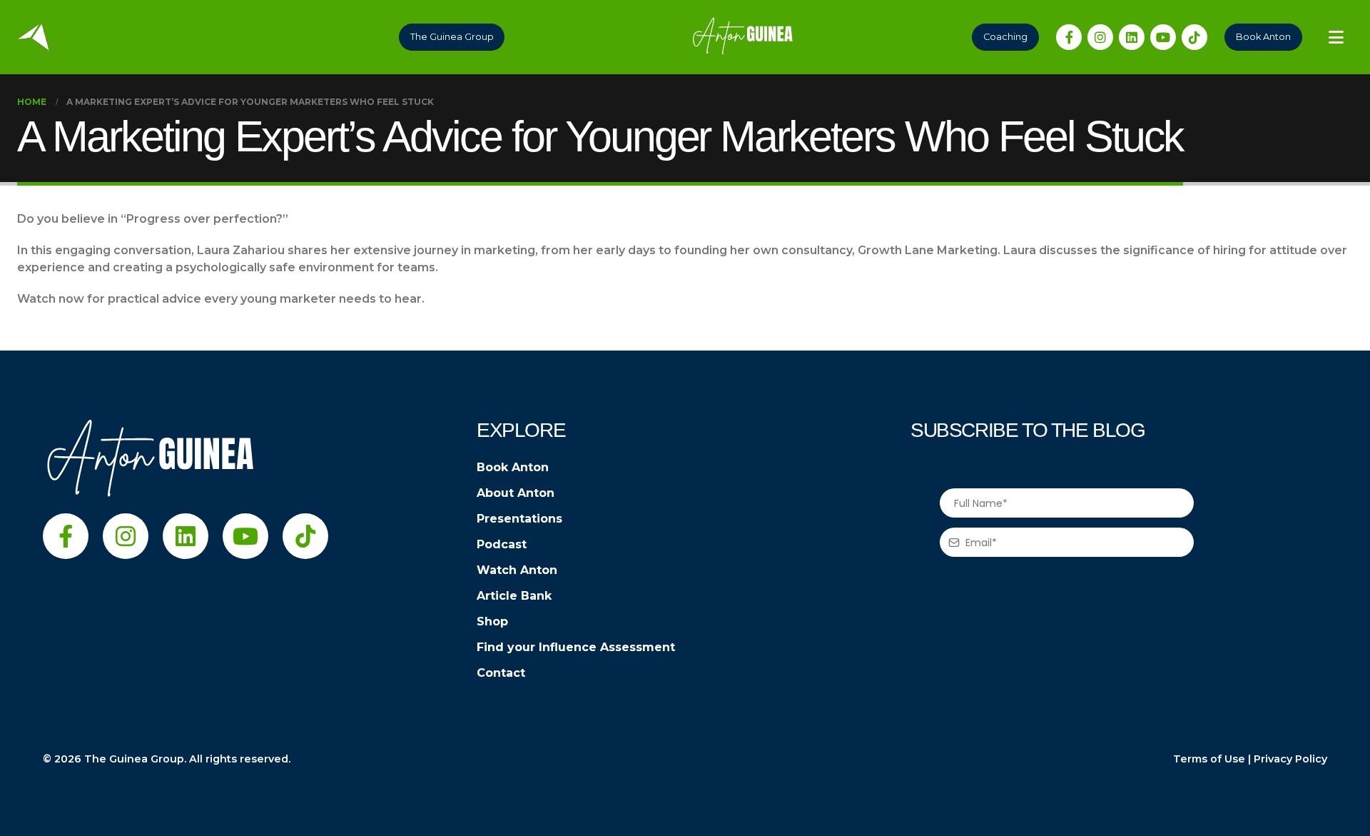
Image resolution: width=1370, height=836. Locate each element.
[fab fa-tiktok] (1194, 37)
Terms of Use (1209, 758)
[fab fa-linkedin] (1132, 37)
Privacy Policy (1290, 758)
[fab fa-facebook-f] (1069, 37)
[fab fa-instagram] (1100, 37)
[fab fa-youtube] (1163, 37)
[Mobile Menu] (1336, 37)
